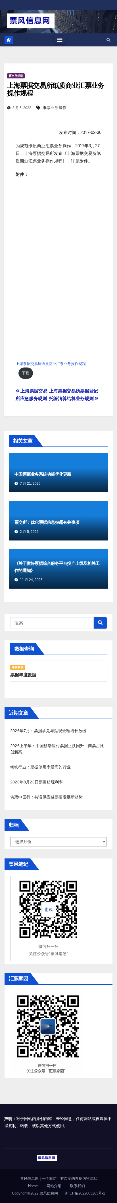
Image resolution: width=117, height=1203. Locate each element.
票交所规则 (16, 75)
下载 (25, 373)
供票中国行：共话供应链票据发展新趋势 (46, 797)
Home (33, 1186)
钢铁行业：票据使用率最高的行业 (40, 767)
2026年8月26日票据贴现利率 (36, 782)
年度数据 (18, 667)
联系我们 (77, 1186)
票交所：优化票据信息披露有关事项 (46, 522)
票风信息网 (30, 1178)
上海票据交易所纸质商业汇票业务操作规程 (51, 364)
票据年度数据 (23, 675)
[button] (108, 40)
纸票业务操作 (54, 107)
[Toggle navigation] (60, 40)
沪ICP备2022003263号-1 (85, 1193)
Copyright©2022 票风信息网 (35, 1193)
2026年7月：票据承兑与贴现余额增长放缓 (48, 730)
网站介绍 (54, 1186)
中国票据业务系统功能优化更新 (42, 474)
